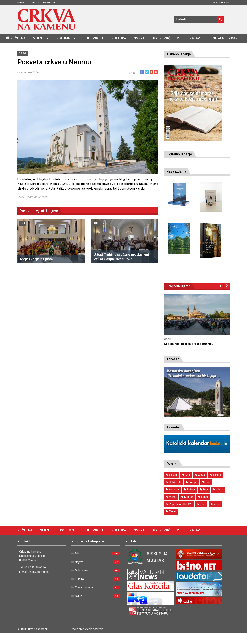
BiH (23, 223)
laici (205, 489)
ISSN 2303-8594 (221, 3)
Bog (187, 474)
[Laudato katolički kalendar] (197, 452)
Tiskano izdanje (178, 54)
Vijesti (39, 38)
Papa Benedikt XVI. (180, 504)
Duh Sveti (175, 482)
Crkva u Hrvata (84, 587)
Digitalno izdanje (226, 38)
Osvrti (139, 38)
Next (227, 286)
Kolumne (64, 38)
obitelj (204, 496)
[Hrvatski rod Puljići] (179, 238)
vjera (217, 504)
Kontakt (34, 3)
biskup (173, 474)
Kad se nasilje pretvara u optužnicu (188, 344)
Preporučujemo (167, 38)
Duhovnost (94, 38)
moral (172, 496)
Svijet (78, 595)
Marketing (49, 3)
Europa (193, 482)
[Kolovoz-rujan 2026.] (193, 103)
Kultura (119, 38)
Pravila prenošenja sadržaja (86, 628)
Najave (195, 38)
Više (197, 318)
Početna (17, 38)
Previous (220, 286)
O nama (21, 3)
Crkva (201, 474)
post (203, 504)
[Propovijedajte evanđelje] (179, 194)
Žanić (172, 511)
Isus (208, 482)
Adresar (172, 359)
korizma (174, 489)
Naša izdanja (176, 171)
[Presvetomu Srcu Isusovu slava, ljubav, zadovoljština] (211, 197)
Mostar (188, 496)
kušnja (191, 489)
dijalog (217, 474)
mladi (219, 489)
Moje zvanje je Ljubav (36, 259)
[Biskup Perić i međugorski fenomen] (211, 241)
